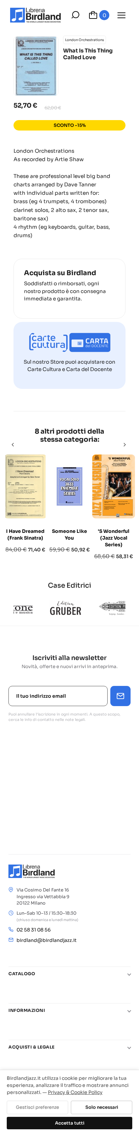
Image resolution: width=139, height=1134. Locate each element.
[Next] (125, 444)
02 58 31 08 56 (34, 930)
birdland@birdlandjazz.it (47, 940)
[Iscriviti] (120, 696)
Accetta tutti (69, 1123)
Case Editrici (69, 585)
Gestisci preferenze (37, 1107)
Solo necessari (101, 1107)
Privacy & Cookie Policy (75, 1092)
